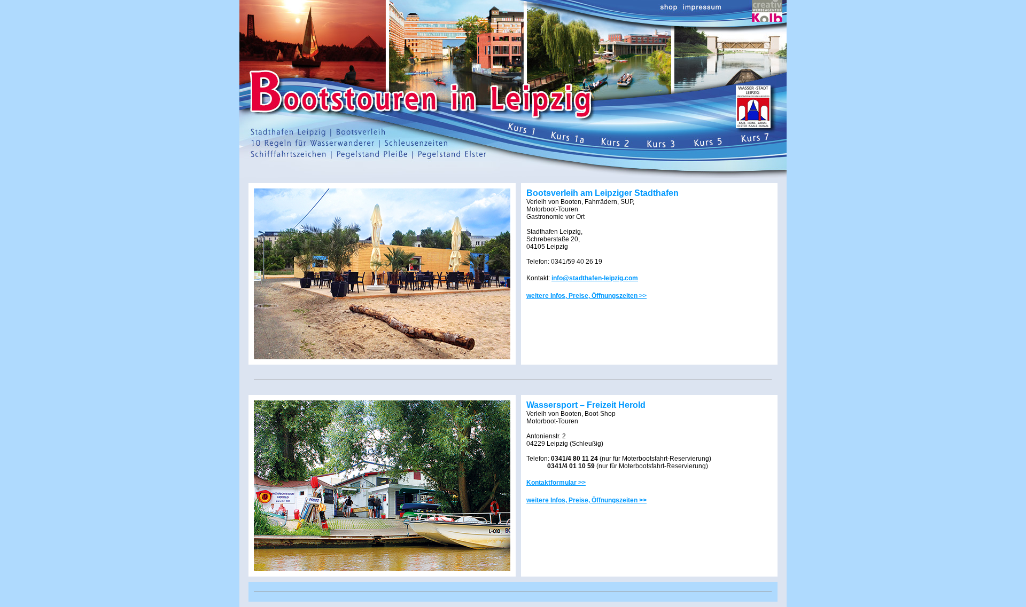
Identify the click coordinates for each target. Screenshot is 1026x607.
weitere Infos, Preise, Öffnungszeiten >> (586, 295)
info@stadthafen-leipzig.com (594, 278)
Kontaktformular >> (556, 482)
